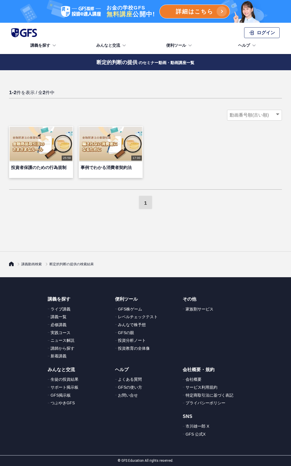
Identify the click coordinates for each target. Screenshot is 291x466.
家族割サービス (199, 309)
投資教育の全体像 (134, 348)
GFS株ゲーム (130, 309)
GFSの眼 (126, 332)
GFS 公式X (195, 434)
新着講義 (58, 356)
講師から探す (62, 348)
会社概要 (193, 379)
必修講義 (58, 324)
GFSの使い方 (130, 387)
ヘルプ (244, 45)
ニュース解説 (62, 340)
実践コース (60, 332)
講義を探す (40, 45)
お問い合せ (128, 395)
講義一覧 (58, 316)
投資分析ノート (132, 340)
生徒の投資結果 (64, 379)
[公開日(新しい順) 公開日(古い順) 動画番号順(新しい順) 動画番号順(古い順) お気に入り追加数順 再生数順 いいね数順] (254, 115)
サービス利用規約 (201, 387)
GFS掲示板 (61, 395)
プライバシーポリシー (205, 403)
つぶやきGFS (63, 403)
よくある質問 (130, 379)
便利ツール (176, 45)
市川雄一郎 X (197, 426)
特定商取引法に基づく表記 (209, 395)
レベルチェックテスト (138, 316)
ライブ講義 (60, 309)
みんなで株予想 (132, 324)
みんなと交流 (108, 45)
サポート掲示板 (64, 387)
